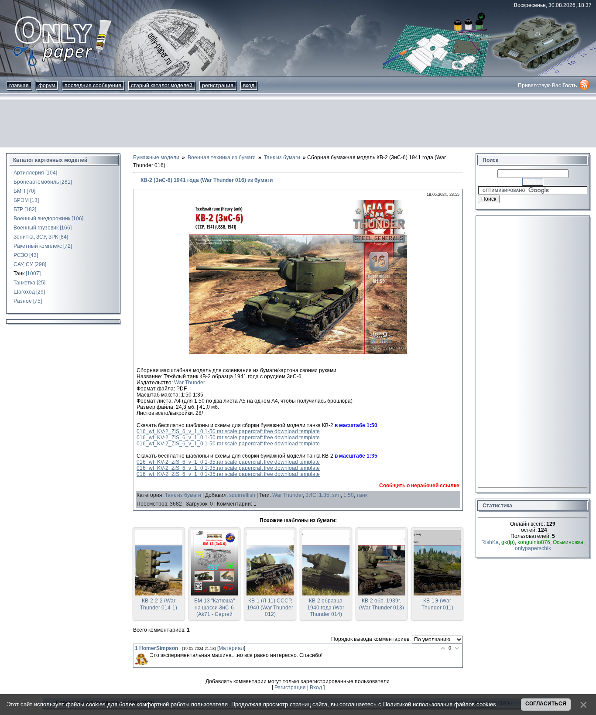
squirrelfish (242, 495)
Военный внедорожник (42, 219)
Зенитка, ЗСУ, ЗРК (36, 237)
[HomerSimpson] (141, 658)
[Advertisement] (298, 123)
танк (361, 495)
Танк (19, 273)
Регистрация (217, 85)
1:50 (348, 495)
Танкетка (24, 283)
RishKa (490, 542)
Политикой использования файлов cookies (439, 704)
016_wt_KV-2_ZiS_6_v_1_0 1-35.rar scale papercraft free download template (228, 462)
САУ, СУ (23, 264)
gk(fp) (508, 542)
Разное (23, 301)
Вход (248, 85)
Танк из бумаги (183, 495)
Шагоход (24, 292)
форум (46, 85)
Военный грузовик (36, 228)
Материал (231, 648)
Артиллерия (29, 173)
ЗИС (310, 495)
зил (336, 495)
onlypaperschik (533, 548)
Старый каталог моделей (161, 85)
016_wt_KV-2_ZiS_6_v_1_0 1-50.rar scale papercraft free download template (228, 431)
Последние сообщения (93, 85)
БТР (18, 209)
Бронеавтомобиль (36, 182)
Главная (19, 85)
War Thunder (189, 383)
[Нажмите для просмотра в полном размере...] (298, 352)
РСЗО (21, 255)
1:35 (324, 495)
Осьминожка (568, 542)
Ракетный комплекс (38, 246)
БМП (19, 191)
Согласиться (545, 704)
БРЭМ (21, 200)
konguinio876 (533, 542)
